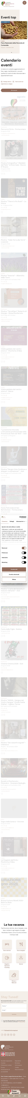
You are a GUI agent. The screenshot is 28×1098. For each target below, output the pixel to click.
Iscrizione (14, 1014)
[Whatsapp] (25, 1095)
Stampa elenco (7, 81)
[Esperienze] (8, 1095)
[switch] (24, 553)
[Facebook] (2, 1034)
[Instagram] (8, 1034)
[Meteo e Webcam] (14, 1095)
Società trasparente (6, 1061)
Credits (17, 1067)
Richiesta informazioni (18, 1064)
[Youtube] (5, 1034)
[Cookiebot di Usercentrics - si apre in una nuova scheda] (19, 517)
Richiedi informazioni (11, 1030)
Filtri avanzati (14, 90)
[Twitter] (11, 1034)
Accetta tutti (14, 569)
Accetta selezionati (14, 574)
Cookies (3, 1063)
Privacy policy (21, 1021)
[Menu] (24, 3)
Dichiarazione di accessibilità (5, 1070)
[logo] (8, 4)
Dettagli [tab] (12, 521)
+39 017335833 (6, 1083)
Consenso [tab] (4, 521)
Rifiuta (14, 579)
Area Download (19, 1069)
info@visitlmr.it (5, 1085)
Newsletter (18, 1061)
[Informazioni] (20, 1095)
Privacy (3, 1067)
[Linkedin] (14, 1034)
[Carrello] (3, 1095)
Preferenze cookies (6, 1065)
